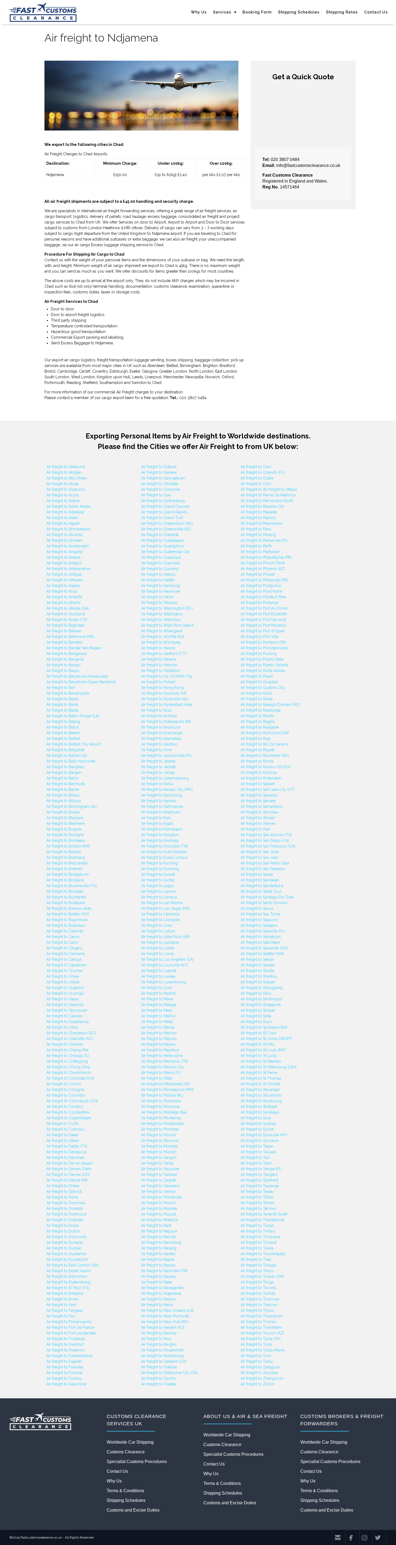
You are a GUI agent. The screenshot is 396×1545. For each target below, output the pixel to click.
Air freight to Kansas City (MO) (167, 789)
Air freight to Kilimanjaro (162, 829)
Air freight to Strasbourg (261, 1101)
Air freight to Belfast (63, 738)
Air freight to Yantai (157, 1163)
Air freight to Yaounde (160, 1169)
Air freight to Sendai (258, 965)
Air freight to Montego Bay (164, 1112)
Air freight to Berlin (62, 778)
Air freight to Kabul (157, 784)
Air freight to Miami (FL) (161, 1072)
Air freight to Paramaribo (262, 523)
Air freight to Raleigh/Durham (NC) (270, 704)
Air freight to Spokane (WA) (264, 1027)
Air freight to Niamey (159, 1333)
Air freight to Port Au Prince (264, 608)
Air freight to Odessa (159, 1367)
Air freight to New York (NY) (165, 1322)
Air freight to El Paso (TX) (67, 1288)
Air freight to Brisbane (65, 880)
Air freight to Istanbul (159, 744)
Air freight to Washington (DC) (167, 608)
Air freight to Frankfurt (65, 1344)
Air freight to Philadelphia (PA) (266, 557)
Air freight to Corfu (62, 1123)
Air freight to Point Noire (261, 591)
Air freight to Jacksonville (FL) (166, 755)
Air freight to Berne (62, 789)
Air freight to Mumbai (159, 1146)
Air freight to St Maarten (261, 1061)
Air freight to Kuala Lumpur (164, 857)
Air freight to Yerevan (159, 1174)
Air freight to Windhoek (161, 1197)
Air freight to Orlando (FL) (263, 472)
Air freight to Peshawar (260, 552)
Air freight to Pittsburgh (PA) (264, 580)
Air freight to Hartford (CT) (163, 653)
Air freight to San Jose (260, 852)
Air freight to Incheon (159, 716)
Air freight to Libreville (160, 914)
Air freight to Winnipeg (160, 642)
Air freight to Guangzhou (162, 546)
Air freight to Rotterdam (261, 778)
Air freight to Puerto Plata (262, 659)
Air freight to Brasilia (63, 852)
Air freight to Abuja (62, 484)
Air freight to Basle (62, 699)
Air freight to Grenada (159, 535)
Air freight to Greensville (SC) (166, 529)
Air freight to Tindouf (258, 1242)
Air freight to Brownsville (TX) (71, 886)
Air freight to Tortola (258, 1293)
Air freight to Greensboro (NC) (167, 523)
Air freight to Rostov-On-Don (266, 767)
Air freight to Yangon (159, 1157)
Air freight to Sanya (257, 908)
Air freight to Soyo (256, 1021)
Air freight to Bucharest (66, 897)
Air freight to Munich (158, 1152)
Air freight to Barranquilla (67, 693)
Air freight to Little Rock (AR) (165, 937)
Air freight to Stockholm (261, 1095)
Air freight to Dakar (62, 1135)
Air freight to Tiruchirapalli (263, 1254)
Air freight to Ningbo (158, 1344)
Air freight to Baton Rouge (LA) (72, 716)
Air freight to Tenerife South (264, 1214)
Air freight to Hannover (160, 591)
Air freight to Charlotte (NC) (69, 1038)
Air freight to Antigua (64, 574)
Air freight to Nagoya (159, 1231)
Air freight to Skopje (258, 1010)
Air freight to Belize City (66, 755)
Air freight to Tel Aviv (258, 1208)
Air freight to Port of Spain (263, 631)
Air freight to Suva (256, 1118)
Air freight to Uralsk (62, 982)
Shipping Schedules (298, 12)
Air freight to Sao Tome (260, 914)
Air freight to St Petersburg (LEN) (269, 1067)
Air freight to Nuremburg (162, 1356)
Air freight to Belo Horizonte (70, 761)
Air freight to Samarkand (261, 806)
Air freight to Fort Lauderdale (71, 1333)
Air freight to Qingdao (259, 682)
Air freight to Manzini (159, 1033)
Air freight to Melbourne (162, 1055)
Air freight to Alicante (64, 535)
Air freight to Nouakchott (162, 1350)
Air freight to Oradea (158, 1384)
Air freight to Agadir (63, 523)
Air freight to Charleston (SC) (71, 1033)
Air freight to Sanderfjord (262, 886)
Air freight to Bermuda (65, 784)
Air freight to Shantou (259, 976)
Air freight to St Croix (258, 1033)
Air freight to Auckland (65, 614)
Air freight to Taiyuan (258, 1152)
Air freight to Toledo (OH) (262, 1276)
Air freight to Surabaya (260, 1112)
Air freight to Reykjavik (260, 727)
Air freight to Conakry (64, 1106)
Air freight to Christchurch (68, 1072)
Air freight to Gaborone (66, 1384)
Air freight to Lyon (156, 988)
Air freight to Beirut (62, 727)
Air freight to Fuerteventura (69, 1356)
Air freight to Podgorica (261, 585)
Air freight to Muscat (158, 1214)
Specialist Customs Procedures (137, 1461)
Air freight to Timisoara (260, 1237)
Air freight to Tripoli (257, 1310)
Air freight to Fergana (64, 1310)
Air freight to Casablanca (67, 1021)
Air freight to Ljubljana (160, 942)
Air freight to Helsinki (159, 665)
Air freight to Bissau (63, 812)
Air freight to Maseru (158, 1044)
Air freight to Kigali (157, 823)
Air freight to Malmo (158, 1016)
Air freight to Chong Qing (68, 1067)
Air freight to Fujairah (64, 1361)
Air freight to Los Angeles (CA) (167, 959)
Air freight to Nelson (158, 1299)
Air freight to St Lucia (258, 1055)
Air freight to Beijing (63, 721)
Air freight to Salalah (258, 784)
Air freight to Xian (255, 829)
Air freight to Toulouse (260, 1299)
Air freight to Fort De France (70, 1327)
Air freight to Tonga (257, 1282)
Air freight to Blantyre (64, 818)
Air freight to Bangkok (65, 659)
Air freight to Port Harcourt (263, 619)
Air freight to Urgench (65, 988)
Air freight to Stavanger (260, 1089)
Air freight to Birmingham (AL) (72, 806)
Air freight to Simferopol (261, 999)
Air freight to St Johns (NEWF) (266, 1038)
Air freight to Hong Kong (162, 687)
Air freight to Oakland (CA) (163, 1361)
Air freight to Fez (60, 1316)
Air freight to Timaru (258, 1231)
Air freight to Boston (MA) (68, 846)
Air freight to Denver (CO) (68, 1174)
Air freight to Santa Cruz (261, 891)
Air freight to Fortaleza (65, 1339)
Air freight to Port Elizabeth (264, 614)
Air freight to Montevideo (162, 1123)
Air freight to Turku (257, 1361)
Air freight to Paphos (258, 518)
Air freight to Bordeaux (65, 840)
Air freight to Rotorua (259, 772)
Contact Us (376, 12)
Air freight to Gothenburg (163, 501)
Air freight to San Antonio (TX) (266, 835)
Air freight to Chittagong (67, 1061)
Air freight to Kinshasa (160, 840)
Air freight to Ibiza (156, 710)
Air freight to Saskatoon (261, 937)
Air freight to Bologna (65, 835)
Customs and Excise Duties (133, 1510)
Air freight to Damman (65, 1157)
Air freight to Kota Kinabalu (164, 852)
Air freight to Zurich (257, 1384)
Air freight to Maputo (159, 1038)
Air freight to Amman (64, 540)
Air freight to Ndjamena (161, 1293)
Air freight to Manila (158, 1027)
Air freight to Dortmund (66, 1214)
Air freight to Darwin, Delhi (68, 1169)
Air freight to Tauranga (260, 1186)
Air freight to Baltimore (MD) (70, 636)
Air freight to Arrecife (64, 597)
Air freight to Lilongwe (160, 920)
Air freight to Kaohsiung (161, 795)
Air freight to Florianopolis (69, 1322)
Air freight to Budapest (65, 903)
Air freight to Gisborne (160, 489)
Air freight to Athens (63, 602)
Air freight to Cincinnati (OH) (70, 1078)
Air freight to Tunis (256, 1344)
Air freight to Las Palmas (162, 903)
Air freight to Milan (157, 1078)
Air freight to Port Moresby (264, 625)
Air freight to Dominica (65, 1203)
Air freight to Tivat (256, 1259)
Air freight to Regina (258, 721)
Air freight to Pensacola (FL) (264, 540)
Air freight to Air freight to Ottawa (269, 489)
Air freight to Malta (157, 1021)
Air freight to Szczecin (260, 1140)
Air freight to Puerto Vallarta (264, 665)
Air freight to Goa (156, 495)
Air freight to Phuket (258, 574)
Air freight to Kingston (160, 835)
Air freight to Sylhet (257, 1129)
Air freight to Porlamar (260, 602)
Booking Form (257, 12)
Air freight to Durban (63, 1248)
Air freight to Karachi (158, 801)
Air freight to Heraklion (160, 670)
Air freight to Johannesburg (165, 778)
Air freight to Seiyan (257, 959)
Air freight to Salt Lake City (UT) (267, 789)
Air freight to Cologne (65, 1089)
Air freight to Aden (62, 518)
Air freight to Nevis (157, 1305)
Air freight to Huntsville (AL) (164, 699)
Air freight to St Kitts (258, 1044)
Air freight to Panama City (262, 506)
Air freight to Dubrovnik (66, 1237)
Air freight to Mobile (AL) (162, 1095)
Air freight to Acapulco (65, 489)
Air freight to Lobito (158, 948)
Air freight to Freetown (65, 1350)
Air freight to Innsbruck (160, 727)
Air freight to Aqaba (63, 585)
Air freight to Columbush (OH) (72, 1101)
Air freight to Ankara (63, 557)
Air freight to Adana (62, 501)
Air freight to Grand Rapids (164, 512)
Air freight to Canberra (65, 954)
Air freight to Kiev (156, 818)
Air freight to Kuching (159, 863)
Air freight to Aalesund (65, 467)
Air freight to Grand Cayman (165, 506)
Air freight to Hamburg (160, 585)
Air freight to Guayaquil (161, 557)
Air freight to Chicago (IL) (67, 1055)
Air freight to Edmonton (66, 1276)
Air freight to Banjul (62, 670)
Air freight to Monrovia (160, 1106)
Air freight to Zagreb (158, 1180)
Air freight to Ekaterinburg (68, 1282)
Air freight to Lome (157, 954)
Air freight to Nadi (156, 1225)
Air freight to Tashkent (259, 1180)
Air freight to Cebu (62, 1027)
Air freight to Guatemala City (165, 552)
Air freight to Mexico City (162, 1067)
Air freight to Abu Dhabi (66, 478)
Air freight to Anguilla (64, 552)
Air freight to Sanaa (257, 874)
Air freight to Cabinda (64, 931)
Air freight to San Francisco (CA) (268, 846)
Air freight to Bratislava (65, 857)
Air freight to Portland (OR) (263, 642)
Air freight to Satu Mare (260, 942)
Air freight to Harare (158, 648)
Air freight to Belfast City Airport (73, 744)
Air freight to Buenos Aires (69, 908)
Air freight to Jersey (158, 772)
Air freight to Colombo (66, 1095)
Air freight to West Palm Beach (167, 625)
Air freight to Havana (158, 659)
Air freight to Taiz (255, 1157)
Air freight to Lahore (158, 891)
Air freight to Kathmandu (162, 806)
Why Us (199, 12)
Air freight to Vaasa (62, 999)
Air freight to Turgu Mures (263, 1350)
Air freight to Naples (158, 1265)
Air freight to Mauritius (160, 1050)
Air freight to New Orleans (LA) (167, 1310)
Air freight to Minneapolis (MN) (167, 1089)
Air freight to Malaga (158, 1004)
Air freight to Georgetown (163, 478)
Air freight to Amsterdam (67, 546)
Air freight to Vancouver (66, 1010)
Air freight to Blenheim (65, 823)
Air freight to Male (156, 1010)
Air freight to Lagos (157, 886)
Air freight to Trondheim (261, 1327)
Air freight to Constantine (67, 1112)
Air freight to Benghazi (65, 767)
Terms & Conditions (125, 1490)
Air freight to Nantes (158, 1254)
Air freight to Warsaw (159, 602)
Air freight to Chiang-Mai (67, 1050)
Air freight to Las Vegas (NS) (165, 908)
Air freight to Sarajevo (259, 925)
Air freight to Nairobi (158, 1237)
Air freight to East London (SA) (72, 1265)
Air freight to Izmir (156, 750)
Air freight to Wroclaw (260, 812)
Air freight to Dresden (65, 1220)
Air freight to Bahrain (63, 631)
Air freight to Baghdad (65, 625)
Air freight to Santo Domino (264, 903)
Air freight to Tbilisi (257, 1197)
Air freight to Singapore (261, 1004)
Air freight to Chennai (64, 1044)
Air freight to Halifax (158, 580)
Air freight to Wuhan (258, 818)
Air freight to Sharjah (258, 982)
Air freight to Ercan (62, 1299)
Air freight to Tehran (258, 1203)
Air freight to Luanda (158, 971)
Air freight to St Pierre (259, 1072)
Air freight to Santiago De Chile (267, 897)
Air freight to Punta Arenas (263, 670)
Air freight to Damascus (66, 1152)
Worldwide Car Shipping (130, 1442)
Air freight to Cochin (63, 1084)
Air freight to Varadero (160, 1186)
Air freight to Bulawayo (66, 925)
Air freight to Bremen (64, 869)
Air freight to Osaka (257, 478)
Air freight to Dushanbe (66, 1254)
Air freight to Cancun (64, 959)
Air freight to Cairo (62, 942)
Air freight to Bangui (63, 665)
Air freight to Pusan (257, 676)
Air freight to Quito (256, 693)
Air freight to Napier (158, 1259)
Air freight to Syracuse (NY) (264, 1135)
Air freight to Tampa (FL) (261, 1169)
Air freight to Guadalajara (162, 540)
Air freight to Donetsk (64, 1208)
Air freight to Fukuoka (64, 1367)
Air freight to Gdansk (159, 467)
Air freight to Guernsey (160, 563)
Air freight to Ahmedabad (68, 529)
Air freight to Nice (156, 1339)
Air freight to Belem (63, 733)
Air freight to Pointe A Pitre (263, 597)
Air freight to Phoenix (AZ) (263, 568)
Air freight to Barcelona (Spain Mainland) (81, 682)
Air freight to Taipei (257, 1146)
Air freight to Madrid (158, 993)
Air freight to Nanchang (161, 1242)
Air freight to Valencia (64, 1004)
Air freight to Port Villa (260, 636)
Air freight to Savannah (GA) (264, 948)
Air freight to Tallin (256, 1163)
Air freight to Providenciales (264, 648)
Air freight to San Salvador (263, 869)
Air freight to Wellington (162, 614)
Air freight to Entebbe (64, 1293)
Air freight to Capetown (66, 965)
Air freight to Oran (256, 467)
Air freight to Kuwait (158, 874)
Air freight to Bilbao (63, 795)
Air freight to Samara (258, 801)
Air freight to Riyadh (258, 750)
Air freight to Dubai (62, 1225)
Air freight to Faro (61, 1305)
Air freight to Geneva (159, 472)
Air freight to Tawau (257, 1191)
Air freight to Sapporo (259, 920)
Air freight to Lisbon (158, 931)
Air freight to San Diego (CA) (265, 840)
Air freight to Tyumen (64, 971)
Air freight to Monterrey (161, 1118)
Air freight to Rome (257, 761)
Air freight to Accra (62, 495)
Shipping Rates (342, 12)
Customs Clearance (126, 1452)
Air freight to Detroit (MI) (67, 1180)
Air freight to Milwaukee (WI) (165, 1084)
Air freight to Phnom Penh (263, 563)
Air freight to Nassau (158, 1276)
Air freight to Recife (257, 716)
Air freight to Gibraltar (159, 484)
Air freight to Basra (62, 704)
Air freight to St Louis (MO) (263, 1050)
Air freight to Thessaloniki (262, 1220)
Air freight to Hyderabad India (166, 704)
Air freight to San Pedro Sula (265, 863)
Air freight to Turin (256, 1356)
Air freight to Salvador (259, 795)
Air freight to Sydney (258, 1123)
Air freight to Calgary (64, 948)
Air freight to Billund (63, 801)
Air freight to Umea (62, 976)
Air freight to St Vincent (260, 1084)
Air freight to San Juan (259, 857)
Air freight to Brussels (65, 891)
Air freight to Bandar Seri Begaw (73, 648)
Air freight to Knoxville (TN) (164, 846)
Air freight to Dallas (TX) (66, 1146)
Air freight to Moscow (160, 1140)
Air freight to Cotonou (65, 1129)
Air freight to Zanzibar (259, 1373)
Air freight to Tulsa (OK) (261, 1339)
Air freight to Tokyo (257, 1271)
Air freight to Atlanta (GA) (67, 608)
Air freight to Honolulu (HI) (163, 693)
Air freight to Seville (257, 971)
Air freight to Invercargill (162, 733)
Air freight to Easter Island (68, 1271)
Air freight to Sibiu (256, 993)
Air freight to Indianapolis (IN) (166, 721)
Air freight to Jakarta (158, 761)
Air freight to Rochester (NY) (265, 755)
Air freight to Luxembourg (163, 982)
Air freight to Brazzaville (67, 863)
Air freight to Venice (158, 1191)
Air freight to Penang (258, 535)
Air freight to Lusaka (158, 976)
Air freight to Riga (255, 738)
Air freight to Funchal (64, 1373)
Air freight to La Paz (158, 880)
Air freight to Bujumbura (67, 920)
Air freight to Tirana (257, 1248)
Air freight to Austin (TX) (66, 619)
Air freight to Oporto (158, 1378)
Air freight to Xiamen (258, 823)
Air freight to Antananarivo (68, 568)
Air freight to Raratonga (260, 710)
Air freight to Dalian (62, 1140)
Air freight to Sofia (256, 1016)
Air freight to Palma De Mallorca (268, 495)
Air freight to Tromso (259, 1322)
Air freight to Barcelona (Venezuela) (77, 676)
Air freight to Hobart (158, 682)
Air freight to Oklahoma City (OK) (169, 1373)
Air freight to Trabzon (259, 1305)
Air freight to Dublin (63, 1231)
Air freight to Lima (156, 925)
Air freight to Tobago (258, 1265)
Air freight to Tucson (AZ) (262, 1333)
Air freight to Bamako (64, 642)
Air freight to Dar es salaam (69, 1163)
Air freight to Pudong (259, 653)
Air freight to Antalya (63, 563)
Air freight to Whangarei (161, 631)
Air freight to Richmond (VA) (265, 733)
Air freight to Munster (159, 1208)
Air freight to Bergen (63, 772)
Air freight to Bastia (62, 710)
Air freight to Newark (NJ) (162, 1327)
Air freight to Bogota (63, 829)
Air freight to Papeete (259, 512)
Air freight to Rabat (257, 699)
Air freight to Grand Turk (162, 518)
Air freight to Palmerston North (267, 501)
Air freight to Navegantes (162, 1288)
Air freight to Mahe (157, 999)
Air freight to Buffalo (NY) (67, 914)
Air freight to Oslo (256, 484)
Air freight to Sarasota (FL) (263, 931)
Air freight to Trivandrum (262, 1316)
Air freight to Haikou (158, 574)
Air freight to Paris (256, 529)
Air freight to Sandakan (260, 880)
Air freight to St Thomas (261, 1078)
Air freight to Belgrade (65, 750)
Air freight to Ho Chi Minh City (167, 676)
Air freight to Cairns (62, 937)
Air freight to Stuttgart (259, 1106)
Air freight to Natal (156, 1282)
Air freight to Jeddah (158, 767)
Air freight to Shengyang (262, 988)
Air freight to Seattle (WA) (262, 954)
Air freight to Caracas (64, 1016)
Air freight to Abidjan (64, 472)
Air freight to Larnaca (159, 897)
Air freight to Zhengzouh (262, 1378)
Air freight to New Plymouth (165, 1316)
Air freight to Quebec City (263, 687)
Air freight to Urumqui (65, 993)
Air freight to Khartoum (160, 812)
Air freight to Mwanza (159, 1220)
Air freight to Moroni (158, 1135)
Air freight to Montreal (160, 1129)
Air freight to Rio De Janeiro (264, 744)
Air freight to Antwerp (64, 580)
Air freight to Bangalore (66, 653)
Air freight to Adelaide (65, 512)
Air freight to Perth (256, 546)
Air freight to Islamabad (161, 738)
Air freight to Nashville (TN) (164, 1271)
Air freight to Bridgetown (67, 874)
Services (222, 12)
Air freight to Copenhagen (68, 1118)
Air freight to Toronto (259, 1288)
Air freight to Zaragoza (260, 1367)
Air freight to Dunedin (64, 1242)
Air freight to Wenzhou (160, 619)
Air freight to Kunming (160, 869)
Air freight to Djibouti (64, 1191)
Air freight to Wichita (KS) (162, 636)
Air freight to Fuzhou (64, 1378)
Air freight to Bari (60, 687)
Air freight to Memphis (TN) (164, 1061)
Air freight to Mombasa (161, 1101)
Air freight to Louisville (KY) (164, 965)
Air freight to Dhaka (62, 1186)
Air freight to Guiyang (159, 568)
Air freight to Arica (61, 591)
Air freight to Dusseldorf (67, 1259)
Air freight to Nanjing (158, 1248)
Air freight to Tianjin (257, 1225)
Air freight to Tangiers (259, 1174)
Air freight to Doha (62, 1197)
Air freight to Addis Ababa (68, 506)
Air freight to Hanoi (157, 597)
